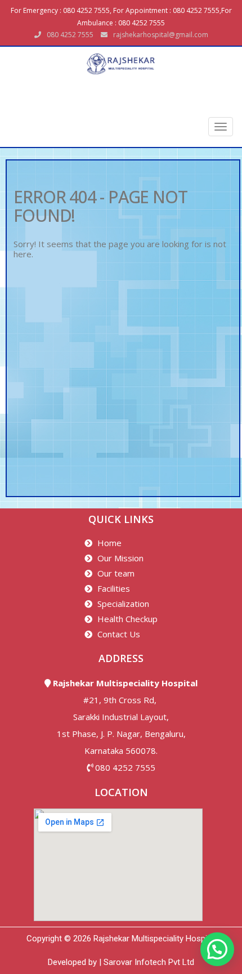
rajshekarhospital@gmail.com (160, 34)
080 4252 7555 (125, 767)
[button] (217, 949)
